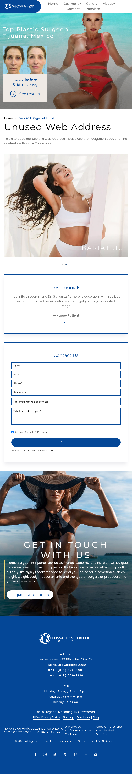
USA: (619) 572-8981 (66, 670)
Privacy (42, 451)
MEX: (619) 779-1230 (66, 675)
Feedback (83, 717)
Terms (50, 451)
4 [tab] (69, 264)
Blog (96, 717)
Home (53, 3)
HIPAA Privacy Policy (46, 717)
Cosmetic (71, 3)
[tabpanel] (66, 205)
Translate (92, 9)
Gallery (92, 3)
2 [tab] (62, 264)
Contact (73, 9)
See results (29, 94)
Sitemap (68, 717)
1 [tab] (59, 264)
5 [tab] (72, 264)
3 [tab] (66, 264)
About (108, 3)
